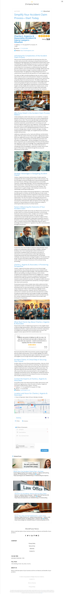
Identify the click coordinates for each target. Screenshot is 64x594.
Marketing (18, 417)
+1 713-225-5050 (24, 48)
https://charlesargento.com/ (27, 50)
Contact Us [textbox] (32, 551)
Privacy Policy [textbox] (32, 543)
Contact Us (32, 579)
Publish (45, 450)
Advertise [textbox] (32, 548)
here (41, 592)
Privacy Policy (32, 586)
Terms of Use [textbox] (32, 546)
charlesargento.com (25, 390)
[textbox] (32, 4)
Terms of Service (32, 583)
